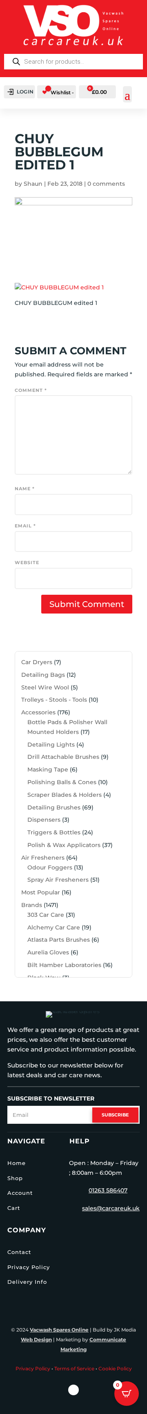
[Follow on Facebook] (73, 1390)
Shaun (33, 183)
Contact (19, 1252)
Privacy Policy (28, 1267)
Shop (15, 1178)
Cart (13, 1208)
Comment (31, 390)
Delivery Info (27, 1281)
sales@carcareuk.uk (111, 1208)
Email (25, 526)
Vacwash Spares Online (59, 1330)
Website (27, 562)
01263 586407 (108, 1190)
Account (20, 1192)
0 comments (106, 183)
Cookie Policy (115, 1368)
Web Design (36, 1339)
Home (16, 1163)
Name (25, 488)
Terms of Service (74, 1368)
